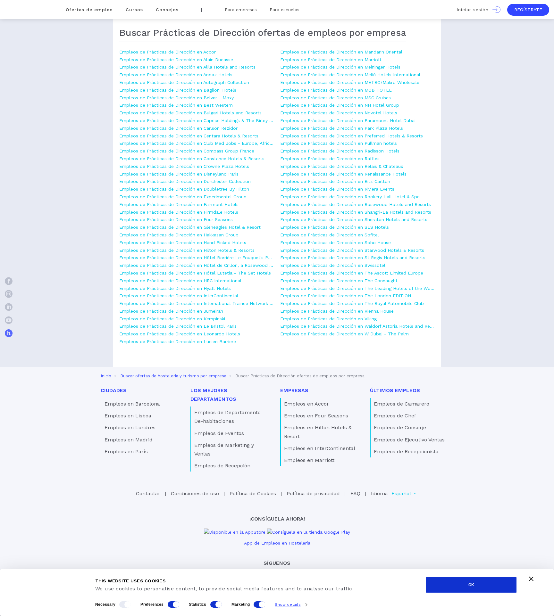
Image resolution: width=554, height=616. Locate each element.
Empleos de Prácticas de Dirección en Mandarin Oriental (341, 51)
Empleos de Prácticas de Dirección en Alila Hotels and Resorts (187, 67)
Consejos (167, 9)
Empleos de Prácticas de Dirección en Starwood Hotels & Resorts (352, 250)
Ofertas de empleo (89, 9)
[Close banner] (531, 579)
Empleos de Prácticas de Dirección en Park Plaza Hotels (341, 128)
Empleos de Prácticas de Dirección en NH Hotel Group (339, 105)
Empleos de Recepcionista (406, 451)
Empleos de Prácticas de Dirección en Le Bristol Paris (178, 326)
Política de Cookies (253, 493)
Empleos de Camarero (401, 404)
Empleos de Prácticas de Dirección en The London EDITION (345, 295)
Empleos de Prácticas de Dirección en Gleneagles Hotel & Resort (190, 227)
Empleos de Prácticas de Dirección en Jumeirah (171, 311)
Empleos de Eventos (219, 433)
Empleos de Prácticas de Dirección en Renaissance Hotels (343, 174)
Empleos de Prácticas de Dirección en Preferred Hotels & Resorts (351, 135)
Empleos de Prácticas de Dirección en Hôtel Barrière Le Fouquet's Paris (196, 257)
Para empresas (241, 9)
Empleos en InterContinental (319, 448)
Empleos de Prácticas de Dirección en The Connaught (339, 280)
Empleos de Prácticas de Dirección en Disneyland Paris (179, 174)
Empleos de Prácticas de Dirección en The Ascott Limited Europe (351, 272)
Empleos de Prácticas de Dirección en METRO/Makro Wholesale (349, 82)
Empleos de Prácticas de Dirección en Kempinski (172, 318)
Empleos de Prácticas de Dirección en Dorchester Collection (185, 181)
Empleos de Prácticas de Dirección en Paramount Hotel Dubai (348, 120)
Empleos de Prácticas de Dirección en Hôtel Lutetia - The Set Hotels (195, 272)
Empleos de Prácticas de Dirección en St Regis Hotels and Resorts (352, 257)
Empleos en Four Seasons (316, 416)
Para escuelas (284, 9)
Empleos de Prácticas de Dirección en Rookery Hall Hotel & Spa (350, 196)
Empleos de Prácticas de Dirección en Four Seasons (176, 219)
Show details (287, 604)
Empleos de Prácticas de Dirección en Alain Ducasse (176, 59)
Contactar (148, 493)
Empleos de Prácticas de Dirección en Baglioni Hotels (177, 90)
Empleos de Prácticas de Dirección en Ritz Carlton (335, 181)
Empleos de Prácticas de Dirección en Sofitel (329, 234)
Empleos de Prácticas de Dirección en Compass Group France (186, 150)
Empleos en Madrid (129, 440)
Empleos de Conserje (400, 427)
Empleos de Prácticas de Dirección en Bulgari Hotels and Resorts (190, 112)
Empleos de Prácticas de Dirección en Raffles (330, 158)
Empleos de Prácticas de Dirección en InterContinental (178, 295)
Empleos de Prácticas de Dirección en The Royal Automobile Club (352, 303)
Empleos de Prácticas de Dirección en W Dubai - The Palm (344, 333)
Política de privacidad (313, 493)
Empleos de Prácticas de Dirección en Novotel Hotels (338, 112)
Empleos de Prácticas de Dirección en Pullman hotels (338, 143)
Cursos (134, 9)
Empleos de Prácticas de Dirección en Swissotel (332, 265)
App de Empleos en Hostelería (277, 543)
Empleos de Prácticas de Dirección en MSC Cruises (335, 97)
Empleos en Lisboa (128, 416)
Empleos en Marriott (309, 460)
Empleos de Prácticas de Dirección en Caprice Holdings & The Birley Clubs (196, 120)
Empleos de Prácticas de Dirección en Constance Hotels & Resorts (191, 158)
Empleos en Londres (130, 427)
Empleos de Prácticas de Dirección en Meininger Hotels (340, 67)
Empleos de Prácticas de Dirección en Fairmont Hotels (179, 204)
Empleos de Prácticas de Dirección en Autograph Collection (184, 82)
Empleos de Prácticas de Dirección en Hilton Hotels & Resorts (187, 250)
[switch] (173, 604)
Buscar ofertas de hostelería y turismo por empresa (173, 376)
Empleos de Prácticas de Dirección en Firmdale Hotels (178, 212)
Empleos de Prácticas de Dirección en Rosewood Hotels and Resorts (355, 204)
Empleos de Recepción (222, 466)
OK (471, 585)
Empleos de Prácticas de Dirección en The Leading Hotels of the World (357, 288)
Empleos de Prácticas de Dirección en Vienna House (337, 311)
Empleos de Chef (395, 416)
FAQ (355, 493)
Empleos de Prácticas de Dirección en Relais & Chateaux (341, 166)
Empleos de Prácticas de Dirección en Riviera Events (337, 189)
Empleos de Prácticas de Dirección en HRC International (180, 280)
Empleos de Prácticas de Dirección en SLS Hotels (334, 227)
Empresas (294, 390)
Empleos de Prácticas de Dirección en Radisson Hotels (339, 150)
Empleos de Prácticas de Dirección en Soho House (335, 242)
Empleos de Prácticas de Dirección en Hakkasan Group (179, 234)
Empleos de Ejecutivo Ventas (409, 440)
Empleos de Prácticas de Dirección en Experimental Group (183, 196)
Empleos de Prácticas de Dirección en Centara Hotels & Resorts (188, 135)
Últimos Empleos (395, 390)
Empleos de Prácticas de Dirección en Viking (328, 318)
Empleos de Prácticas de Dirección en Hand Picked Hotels (182, 242)
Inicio (106, 376)
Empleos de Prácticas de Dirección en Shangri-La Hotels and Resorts (355, 212)
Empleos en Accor (306, 404)
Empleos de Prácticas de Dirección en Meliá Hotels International (350, 74)
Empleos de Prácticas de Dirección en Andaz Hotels (175, 74)
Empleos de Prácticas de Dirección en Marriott (331, 59)
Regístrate (528, 9)
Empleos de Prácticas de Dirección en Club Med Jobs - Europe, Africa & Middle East (196, 143)
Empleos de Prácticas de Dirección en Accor (167, 51)
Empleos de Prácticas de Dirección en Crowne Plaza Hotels (184, 166)
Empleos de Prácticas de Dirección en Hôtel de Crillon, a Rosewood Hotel (196, 265)
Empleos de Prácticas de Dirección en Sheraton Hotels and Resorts (353, 219)
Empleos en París (126, 451)
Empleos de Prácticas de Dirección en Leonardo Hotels (179, 333)
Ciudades (114, 390)
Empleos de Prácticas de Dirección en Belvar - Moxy (176, 97)
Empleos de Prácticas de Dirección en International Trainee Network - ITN (196, 303)
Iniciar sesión (474, 9)
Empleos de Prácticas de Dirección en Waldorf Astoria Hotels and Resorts (357, 326)
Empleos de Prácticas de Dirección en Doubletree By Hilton (184, 189)
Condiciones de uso (195, 493)
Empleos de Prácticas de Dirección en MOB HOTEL (336, 90)
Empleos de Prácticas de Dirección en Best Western (176, 105)
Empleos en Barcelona (132, 404)
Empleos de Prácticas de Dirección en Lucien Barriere (177, 341)
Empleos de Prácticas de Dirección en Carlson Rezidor (178, 128)
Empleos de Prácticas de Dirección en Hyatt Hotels (175, 288)
